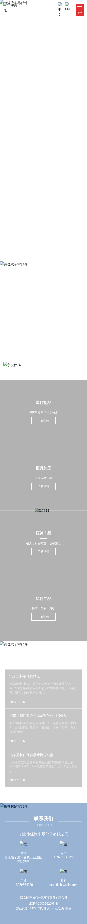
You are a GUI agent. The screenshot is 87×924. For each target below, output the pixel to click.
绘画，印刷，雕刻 (43, 608)
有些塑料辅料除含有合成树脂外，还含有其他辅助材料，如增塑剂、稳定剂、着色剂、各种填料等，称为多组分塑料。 (42, 727)
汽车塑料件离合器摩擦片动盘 (31, 755)
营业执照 (22, 908)
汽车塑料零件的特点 (24, 676)
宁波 (68, 908)
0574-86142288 (63, 857)
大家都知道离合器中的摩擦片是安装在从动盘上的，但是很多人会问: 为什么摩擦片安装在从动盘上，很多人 (43, 767)
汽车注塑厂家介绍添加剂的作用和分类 (38, 716)
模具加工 (43, 468)
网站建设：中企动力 (51, 908)
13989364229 (23, 884)
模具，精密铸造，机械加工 (43, 543)
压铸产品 (43, 533)
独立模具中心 (43, 478)
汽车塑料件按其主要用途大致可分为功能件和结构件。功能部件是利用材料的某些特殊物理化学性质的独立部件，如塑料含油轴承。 (42, 688)
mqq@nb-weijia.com (63, 884)
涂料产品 (43, 599)
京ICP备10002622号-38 (43, 903)
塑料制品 (43, 403)
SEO (33, 908)
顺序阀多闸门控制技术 (43, 412)
